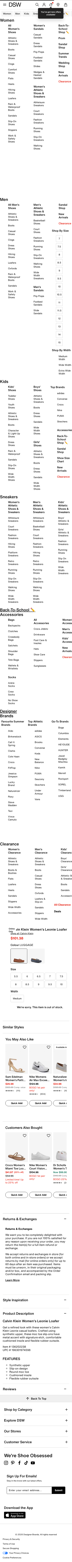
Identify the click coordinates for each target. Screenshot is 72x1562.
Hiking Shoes (11, 91)
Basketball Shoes (39, 222)
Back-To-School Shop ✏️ (63, 28)
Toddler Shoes (12, 397)
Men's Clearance (41, 851)
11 (59, 302)
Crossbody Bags (14, 638)
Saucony (39, 779)
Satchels (13, 645)
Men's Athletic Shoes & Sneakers (39, 210)
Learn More (12, 1280)
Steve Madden (12, 803)
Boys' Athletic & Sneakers (63, 521)
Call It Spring (11, 743)
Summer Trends (63, 55)
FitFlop (12, 768)
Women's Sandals (39, 27)
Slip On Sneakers (63, 560)
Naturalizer (14, 791)
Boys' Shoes (37, 388)
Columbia (63, 733)
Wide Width (65, 365)
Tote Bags (13, 660)
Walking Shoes (37, 147)
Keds (37, 753)
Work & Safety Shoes (12, 138)
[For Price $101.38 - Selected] (19, 956)
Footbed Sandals (37, 59)
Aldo (10, 731)
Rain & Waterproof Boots (14, 107)
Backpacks (14, 625)
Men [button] (17, 13)
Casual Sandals (37, 36)
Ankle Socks (11, 684)
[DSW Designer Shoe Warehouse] (15, 4)
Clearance (64, 81)
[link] (15, 1081)
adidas (38, 731)
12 (59, 318)
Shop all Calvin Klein (22, 933)
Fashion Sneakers (38, 121)
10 (59, 286)
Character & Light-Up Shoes (14, 433)
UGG (61, 796)
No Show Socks (13, 701)
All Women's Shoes (13, 28)
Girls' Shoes (37, 443)
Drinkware (39, 634)
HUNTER (63, 750)
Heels (11, 84)
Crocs (11, 762)
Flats (10, 78)
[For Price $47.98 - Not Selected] (36, 956)
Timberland (64, 790)
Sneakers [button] (38, 13)
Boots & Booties (12, 871)
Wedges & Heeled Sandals (39, 75)
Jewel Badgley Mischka (62, 759)
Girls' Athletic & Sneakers (63, 532)
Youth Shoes (11, 406)
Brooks (38, 742)
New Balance (39, 760)
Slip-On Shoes (12, 122)
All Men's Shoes (13, 206)
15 (59, 342)
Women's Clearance (14, 851)
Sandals (12, 115)
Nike (37, 768)
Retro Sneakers (13, 562)
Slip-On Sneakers (38, 138)
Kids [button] (26, 13)
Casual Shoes (12, 56)
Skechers (40, 784)
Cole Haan (13, 756)
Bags (11, 620)
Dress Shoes (11, 247)
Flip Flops (38, 52)
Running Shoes (38, 129)
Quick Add (16, 1103)
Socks (12, 677)
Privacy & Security (11, 1539)
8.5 (59, 262)
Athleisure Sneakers (39, 104)
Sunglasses (40, 666)
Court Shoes (36, 230)
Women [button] (7, 13)
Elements (63, 739)
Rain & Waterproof (14, 452)
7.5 (59, 246)
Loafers (12, 98)
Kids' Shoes (12, 388)
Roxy (11, 796)
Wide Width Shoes (11, 477)
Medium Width (63, 357)
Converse (40, 748)
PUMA (38, 773)
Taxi (10, 811)
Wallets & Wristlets (13, 667)
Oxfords (12, 268)
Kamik (61, 767)
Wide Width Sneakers (38, 275)
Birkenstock (14, 736)
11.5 (59, 310)
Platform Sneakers (13, 554)
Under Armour (39, 792)
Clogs (11, 64)
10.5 (59, 294)
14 (59, 334)
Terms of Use (9, 1543)
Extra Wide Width (65, 372)
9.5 (59, 278)
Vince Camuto (12, 818)
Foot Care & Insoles (40, 641)
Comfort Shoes (12, 71)
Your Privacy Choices (19, 1553)
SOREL (62, 784)
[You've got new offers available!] (50, 4)
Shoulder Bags (13, 652)
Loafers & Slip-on (40, 900)
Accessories (14, 912)
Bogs (61, 727)
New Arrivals (63, 73)
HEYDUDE (64, 744)
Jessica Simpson (12, 775)
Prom (61, 38)
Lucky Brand (11, 783)
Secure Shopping (11, 1548)
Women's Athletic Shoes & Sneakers (39, 92)
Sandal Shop (62, 45)
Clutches (13, 631)
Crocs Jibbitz (41, 629)
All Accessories (41, 621)
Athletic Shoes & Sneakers (13, 41)
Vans (37, 799)
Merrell (62, 773)
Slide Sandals (37, 312)
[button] (25, 1047)
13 (59, 326)
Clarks (11, 751)
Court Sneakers (38, 112)
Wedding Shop (63, 64)
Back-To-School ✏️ (58, 13)
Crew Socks (11, 693)
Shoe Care (39, 654)
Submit (58, 1490)
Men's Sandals (38, 288)
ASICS (38, 736)
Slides (36, 66)
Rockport (63, 779)
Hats (36, 649)
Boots (11, 49)
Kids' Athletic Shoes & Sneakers (64, 507)
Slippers (12, 130)
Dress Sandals (37, 44)
